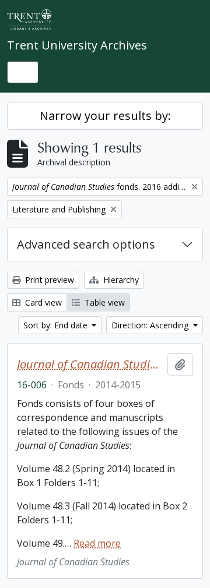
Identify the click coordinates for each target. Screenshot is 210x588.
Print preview (48, 279)
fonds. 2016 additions (90, 364)
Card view (42, 302)
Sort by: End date (56, 325)
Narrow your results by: (105, 115)
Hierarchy (120, 279)
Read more (97, 543)
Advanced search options (86, 244)
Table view (103, 302)
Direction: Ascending (151, 325)
